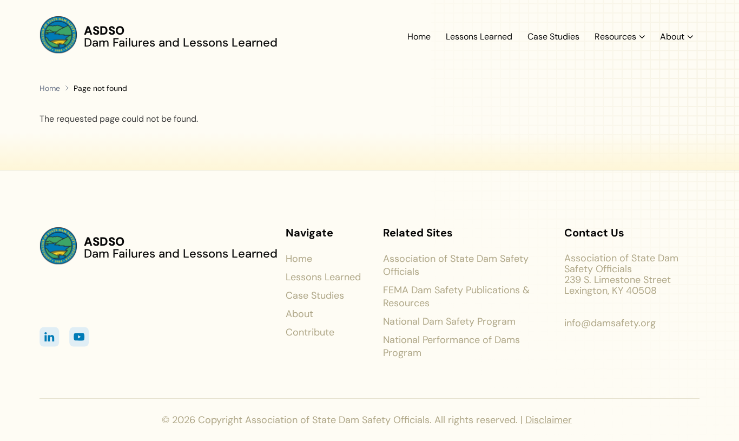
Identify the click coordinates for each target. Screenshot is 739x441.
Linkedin (49, 337)
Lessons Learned (479, 37)
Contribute (310, 332)
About (672, 36)
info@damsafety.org (610, 323)
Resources (615, 36)
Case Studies (553, 37)
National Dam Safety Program (449, 321)
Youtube (79, 337)
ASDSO (104, 30)
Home (419, 37)
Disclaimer (548, 419)
